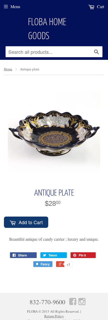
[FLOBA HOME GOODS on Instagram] (81, 301)
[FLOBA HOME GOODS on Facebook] (72, 301)
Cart (100, 6)
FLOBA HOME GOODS (47, 29)
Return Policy (54, 316)
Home (8, 69)
